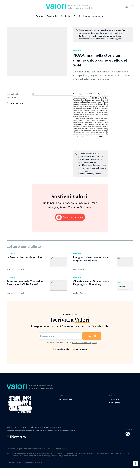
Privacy (10, 462)
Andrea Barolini (13, 94)
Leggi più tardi (16, 103)
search (132, 6)
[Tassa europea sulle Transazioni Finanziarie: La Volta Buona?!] (58, 286)
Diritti (77, 16)
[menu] (8, 6)
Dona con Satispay (70, 217)
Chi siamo (114, 399)
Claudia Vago (78, 269)
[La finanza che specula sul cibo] (58, 262)
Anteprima (81, 349)
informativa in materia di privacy (84, 343)
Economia (52, 16)
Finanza (39, 16)
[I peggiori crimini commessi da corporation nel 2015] (125, 262)
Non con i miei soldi (15, 269)
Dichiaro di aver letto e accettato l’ (71, 343)
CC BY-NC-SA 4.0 (60, 449)
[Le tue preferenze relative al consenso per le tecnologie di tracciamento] (135, 463)
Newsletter (114, 403)
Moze (39, 462)
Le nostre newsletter (93, 16)
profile (126, 6)
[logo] (69, 6)
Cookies (18, 462)
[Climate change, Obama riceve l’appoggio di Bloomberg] (125, 286)
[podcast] (128, 434)
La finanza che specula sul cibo (24, 257)
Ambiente (65, 16)
